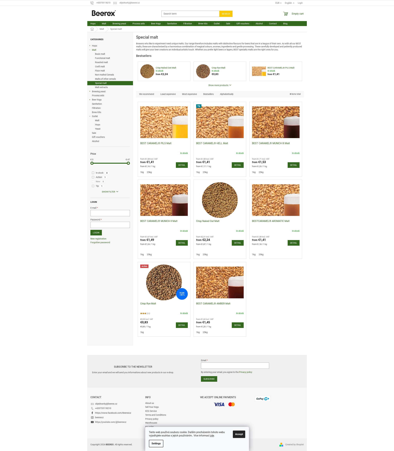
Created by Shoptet (294, 444)
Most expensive (189, 94)
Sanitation (97, 104)
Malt (94, 50)
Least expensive (168, 94)
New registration (98, 238)
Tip (99, 186)
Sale (94, 133)
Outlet (95, 116)
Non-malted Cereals (104, 74)
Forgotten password (100, 242)
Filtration (96, 108)
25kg (149, 172)
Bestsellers (208, 94)
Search (226, 14)
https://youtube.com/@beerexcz (110, 422)
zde (212, 435)
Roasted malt (101, 62)
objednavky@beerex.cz (106, 403)
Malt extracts (101, 87)
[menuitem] (93, 23)
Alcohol (95, 141)
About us (149, 403)
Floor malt (100, 70)
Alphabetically (226, 94)
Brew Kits (96, 112)
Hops (94, 45)
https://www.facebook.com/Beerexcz (113, 413)
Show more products (218, 85)
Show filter (108, 191)
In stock (102, 173)
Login (96, 232)
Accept (239, 434)
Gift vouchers (98, 137)
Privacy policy (245, 372)
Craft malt (100, 66)
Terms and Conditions (155, 415)
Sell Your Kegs (152, 407)
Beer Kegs (97, 99)
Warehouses (151, 423)
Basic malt (100, 54)
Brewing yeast (99, 91)
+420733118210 (103, 408)
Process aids (98, 95)
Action (101, 177)
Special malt (101, 83)
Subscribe (209, 379)
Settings (156, 443)
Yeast (97, 129)
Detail (181, 165)
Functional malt (102, 58)
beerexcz (99, 417)
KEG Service (151, 411)
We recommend (146, 94)
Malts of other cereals (105, 79)
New (100, 181)
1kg (142, 172)
